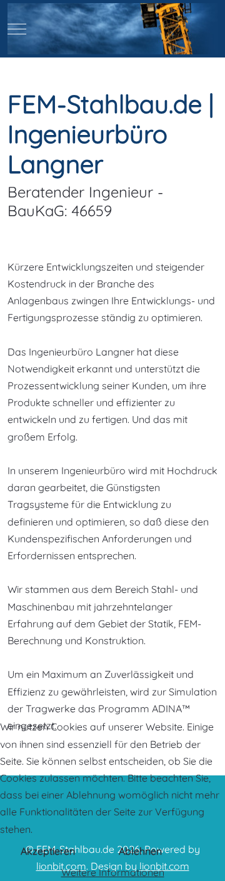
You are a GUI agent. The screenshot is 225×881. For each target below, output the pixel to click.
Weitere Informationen (112, 872)
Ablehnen (140, 851)
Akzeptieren (48, 851)
